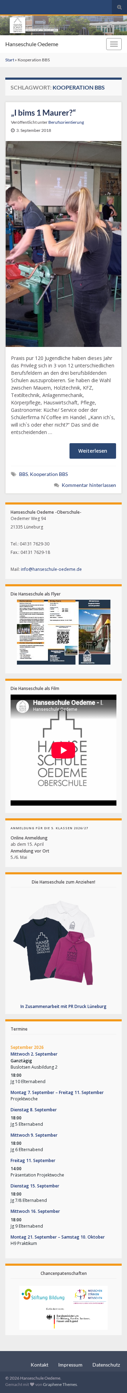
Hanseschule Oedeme (31, 44)
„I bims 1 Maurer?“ (43, 112)
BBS (23, 474)
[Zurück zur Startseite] (63, 25)
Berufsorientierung (66, 122)
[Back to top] (111, 1377)
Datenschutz (106, 1365)
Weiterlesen (92, 450)
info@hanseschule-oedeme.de (51, 569)
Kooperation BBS (49, 474)
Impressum (70, 1365)
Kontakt (39, 1365)
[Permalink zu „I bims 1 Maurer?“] (63, 243)
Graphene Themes (60, 1384)
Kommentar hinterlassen (89, 485)
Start (9, 59)
